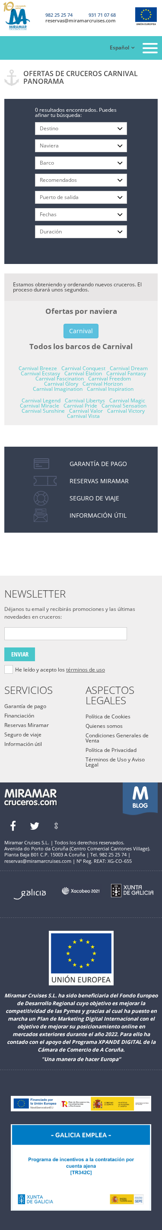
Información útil (23, 744)
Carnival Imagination (58, 389)
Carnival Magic (127, 400)
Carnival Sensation (124, 405)
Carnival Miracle (39, 405)
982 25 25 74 (59, 14)
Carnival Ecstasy (40, 373)
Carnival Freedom (109, 378)
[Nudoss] (56, 825)
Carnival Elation (83, 373)
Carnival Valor (86, 410)
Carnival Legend (41, 400)
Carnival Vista (83, 416)
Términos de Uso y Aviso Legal (115, 762)
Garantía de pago (25, 706)
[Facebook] (13, 825)
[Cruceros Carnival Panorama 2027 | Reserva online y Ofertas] (23, 16)
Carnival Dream (129, 368)
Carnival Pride (80, 405)
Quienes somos (104, 726)
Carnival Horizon (103, 383)
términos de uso (85, 669)
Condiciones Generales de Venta (117, 738)
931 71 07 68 (102, 14)
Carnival (81, 331)
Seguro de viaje (22, 734)
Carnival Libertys (85, 400)
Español (119, 47)
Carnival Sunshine (43, 410)
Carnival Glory (61, 383)
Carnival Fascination (59, 378)
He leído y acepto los (60, 669)
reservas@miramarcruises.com (80, 20)
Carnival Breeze (38, 368)
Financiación (19, 715)
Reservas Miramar (26, 725)
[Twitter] (34, 825)
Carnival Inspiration (110, 389)
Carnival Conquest (83, 368)
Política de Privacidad (111, 750)
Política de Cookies (108, 716)
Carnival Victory (126, 410)
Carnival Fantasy (126, 373)
